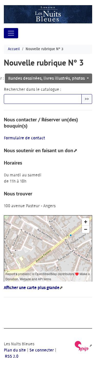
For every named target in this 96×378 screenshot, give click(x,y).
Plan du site (15, 350)
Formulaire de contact (24, 138)
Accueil (14, 49)
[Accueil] (48, 14)
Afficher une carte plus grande (31, 288)
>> (87, 99)
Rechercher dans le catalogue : (32, 89)
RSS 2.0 (11, 356)
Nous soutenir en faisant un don (38, 150)
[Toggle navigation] (11, 33)
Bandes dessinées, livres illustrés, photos (47, 78)
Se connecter (41, 350)
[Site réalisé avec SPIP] (83, 345)
